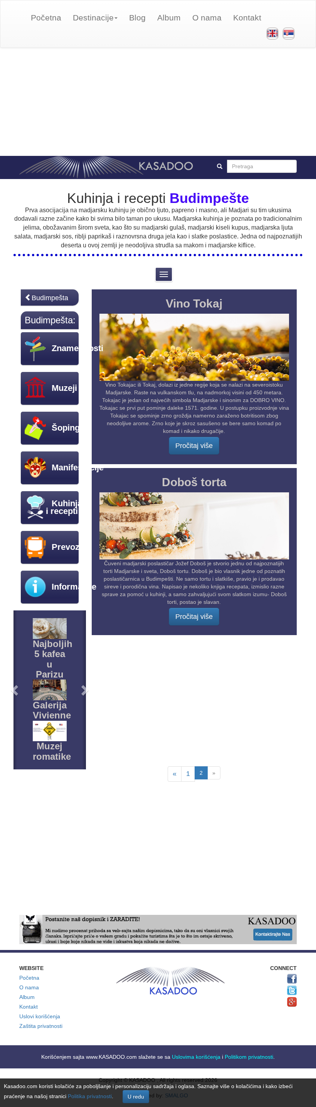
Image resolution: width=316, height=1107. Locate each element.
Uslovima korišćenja (196, 1057)
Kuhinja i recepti (64, 507)
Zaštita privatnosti (40, 1026)
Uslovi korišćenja (39, 1016)
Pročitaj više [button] (194, 446)
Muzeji (64, 388)
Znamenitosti (77, 348)
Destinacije (93, 17)
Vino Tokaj (194, 303)
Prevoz (65, 547)
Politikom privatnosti (249, 1057)
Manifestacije (78, 467)
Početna (46, 17)
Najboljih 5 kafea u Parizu (52, 659)
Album (169, 17)
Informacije (74, 587)
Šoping (66, 428)
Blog (137, 17)
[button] (15, 689)
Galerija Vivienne (52, 710)
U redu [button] (136, 1096)
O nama (207, 17)
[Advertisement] (158, 102)
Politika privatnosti (90, 1096)
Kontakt (247, 17)
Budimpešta (50, 298)
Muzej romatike (52, 751)
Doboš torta (194, 482)
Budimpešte (209, 198)
